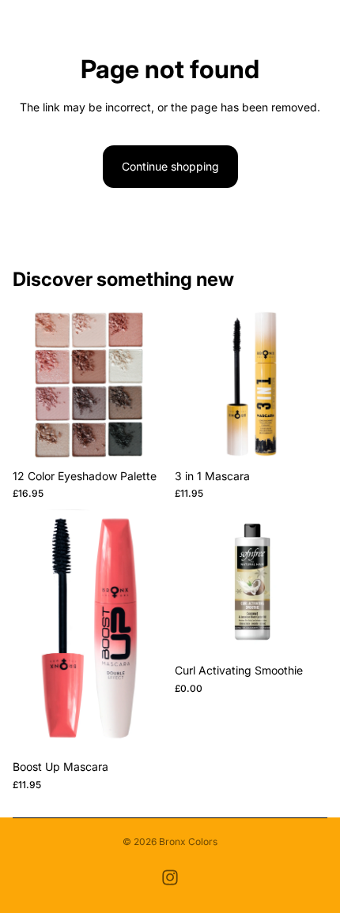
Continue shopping (170, 166)
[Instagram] (170, 877)
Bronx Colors (188, 841)
